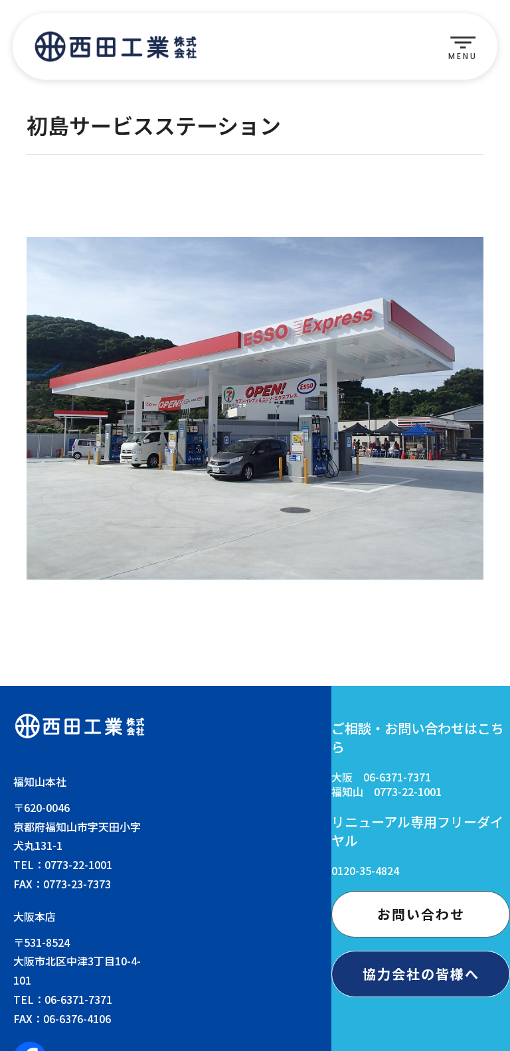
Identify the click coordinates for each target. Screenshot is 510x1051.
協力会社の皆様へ (421, 973)
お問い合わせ (421, 914)
